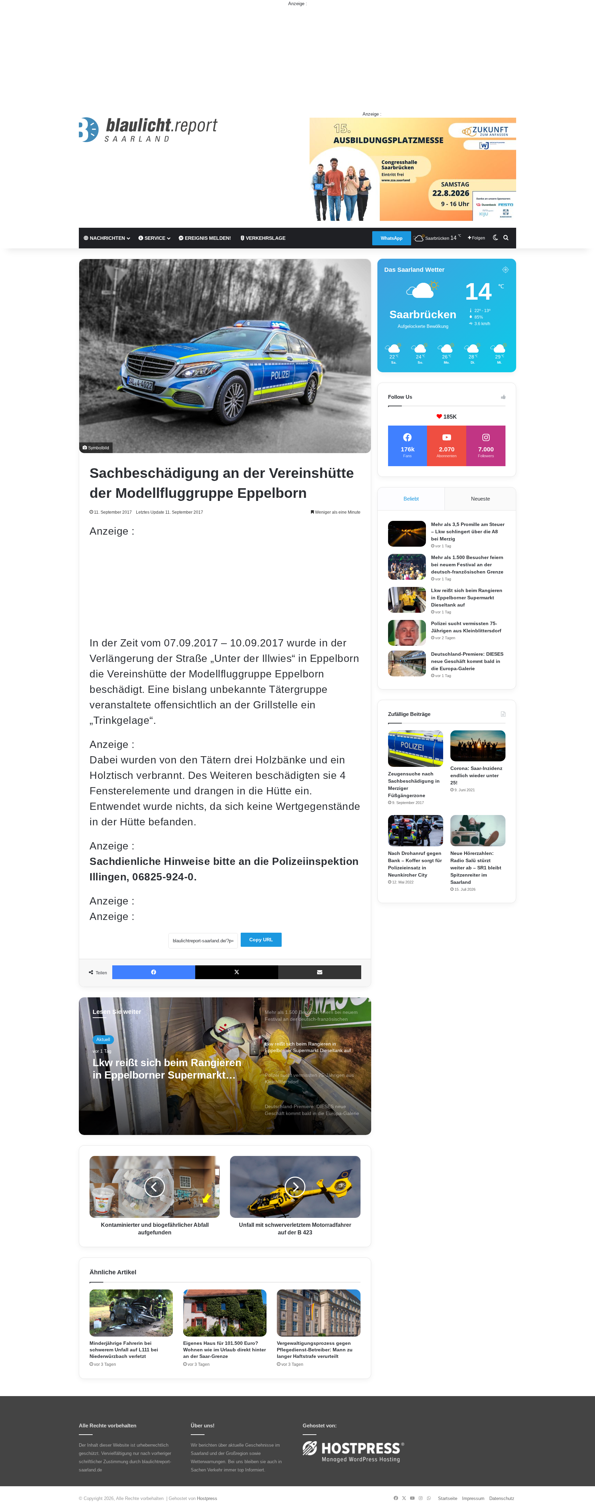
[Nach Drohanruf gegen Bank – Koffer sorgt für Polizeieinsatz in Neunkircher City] (415, 830)
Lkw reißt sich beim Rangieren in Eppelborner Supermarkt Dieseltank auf (466, 598)
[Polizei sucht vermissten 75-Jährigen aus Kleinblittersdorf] (407, 633)
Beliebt (411, 499)
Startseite (447, 1498)
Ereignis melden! (207, 238)
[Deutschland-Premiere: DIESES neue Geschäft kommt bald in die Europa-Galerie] (407, 663)
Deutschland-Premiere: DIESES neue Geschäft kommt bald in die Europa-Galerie (467, 661)
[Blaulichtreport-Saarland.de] (148, 129)
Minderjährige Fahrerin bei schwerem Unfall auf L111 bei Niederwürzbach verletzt (124, 1349)
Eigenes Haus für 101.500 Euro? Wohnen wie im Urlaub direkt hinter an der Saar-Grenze (224, 1349)
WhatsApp (392, 238)
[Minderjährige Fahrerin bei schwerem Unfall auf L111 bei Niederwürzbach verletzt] (131, 1312)
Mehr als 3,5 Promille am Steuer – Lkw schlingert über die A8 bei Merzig (467, 532)
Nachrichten (106, 238)
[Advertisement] (297, 55)
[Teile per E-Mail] (319, 972)
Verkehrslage (264, 238)
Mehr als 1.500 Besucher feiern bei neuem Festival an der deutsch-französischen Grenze (467, 565)
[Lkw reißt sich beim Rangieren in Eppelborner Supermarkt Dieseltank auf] (407, 600)
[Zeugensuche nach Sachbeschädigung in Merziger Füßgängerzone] (415, 748)
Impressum (473, 1498)
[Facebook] (153, 972)
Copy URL (261, 939)
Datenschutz (501, 1498)
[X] (236, 972)
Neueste (480, 499)
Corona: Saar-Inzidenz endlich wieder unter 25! (476, 775)
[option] (225, 1066)
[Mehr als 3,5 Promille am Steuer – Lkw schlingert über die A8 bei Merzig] (407, 534)
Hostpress (207, 1498)
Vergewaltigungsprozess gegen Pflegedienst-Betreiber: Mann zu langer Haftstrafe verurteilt (315, 1349)
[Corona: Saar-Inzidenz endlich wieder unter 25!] (477, 745)
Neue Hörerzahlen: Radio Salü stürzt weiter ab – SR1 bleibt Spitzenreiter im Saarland (475, 867)
